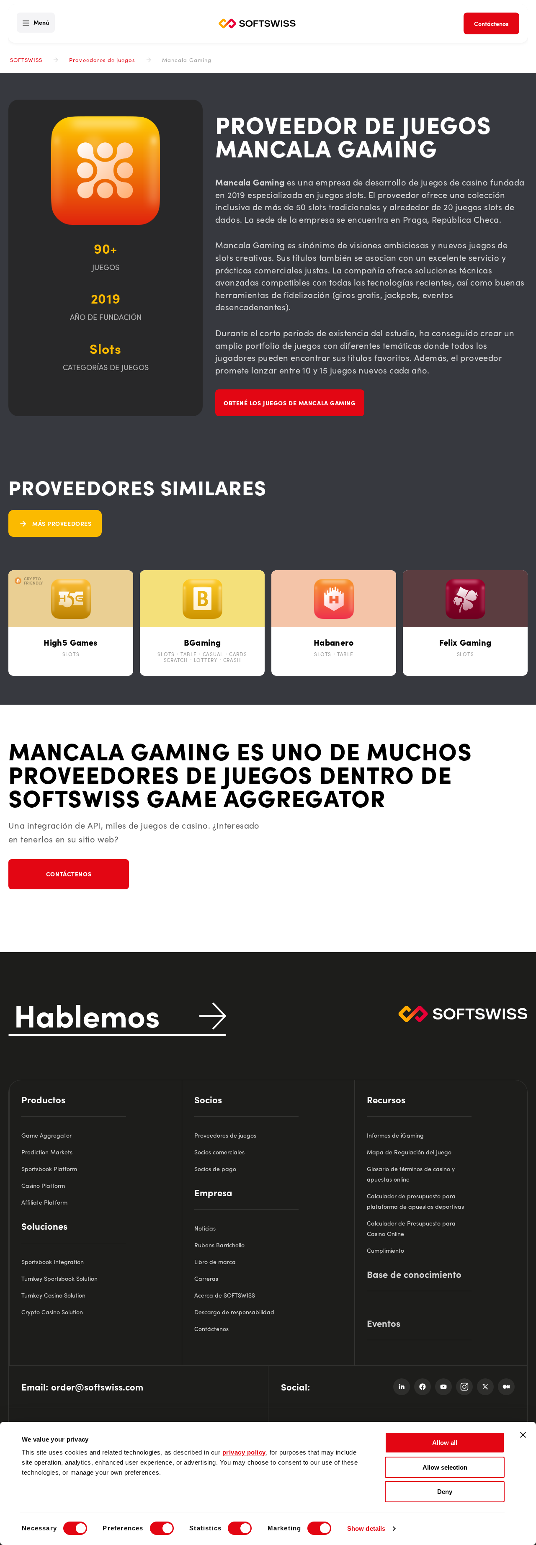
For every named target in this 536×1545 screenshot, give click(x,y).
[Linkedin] (401, 1386)
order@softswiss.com (97, 1386)
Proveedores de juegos (102, 60)
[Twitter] (485, 1386)
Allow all (444, 1442)
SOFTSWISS (26, 60)
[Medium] (506, 1386)
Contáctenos (68, 874)
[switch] (162, 1528)
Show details (366, 1528)
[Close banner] (523, 1435)
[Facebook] (422, 1386)
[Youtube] (443, 1386)
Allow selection (445, 1467)
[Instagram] (464, 1386)
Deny (444, 1491)
